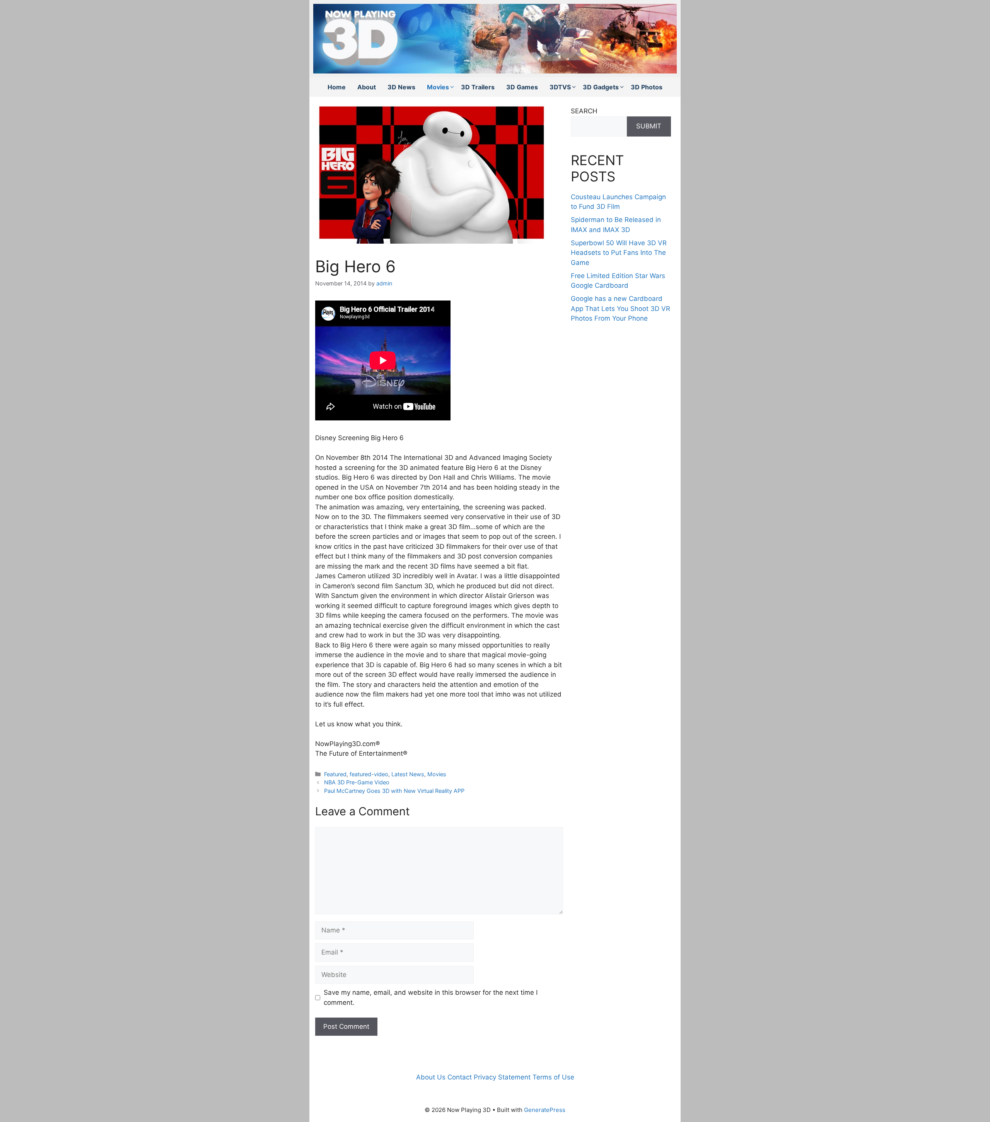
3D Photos (646, 87)
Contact (459, 1077)
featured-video (369, 774)
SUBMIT (648, 126)
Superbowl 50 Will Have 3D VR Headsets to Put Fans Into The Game (619, 252)
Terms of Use (553, 1077)
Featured (335, 774)
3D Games (522, 87)
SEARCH (584, 111)
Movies (438, 87)
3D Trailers (478, 87)
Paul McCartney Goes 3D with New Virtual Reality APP (394, 790)
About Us (431, 1077)
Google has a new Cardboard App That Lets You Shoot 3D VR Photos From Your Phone (620, 308)
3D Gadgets (601, 87)
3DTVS (560, 87)
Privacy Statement (502, 1077)
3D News (401, 87)
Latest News (407, 774)
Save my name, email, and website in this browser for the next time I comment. (431, 997)
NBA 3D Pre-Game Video (356, 782)
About (366, 87)
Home (337, 87)
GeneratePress (544, 1109)
